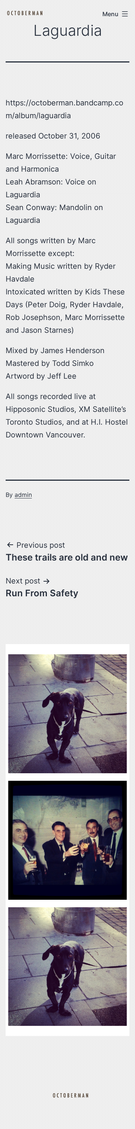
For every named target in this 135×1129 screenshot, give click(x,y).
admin (23, 494)
